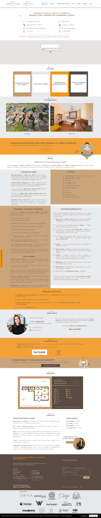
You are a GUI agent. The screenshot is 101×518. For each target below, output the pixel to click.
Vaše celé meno (66, 467)
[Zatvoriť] (99, 516)
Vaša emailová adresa (67, 471)
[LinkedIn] (21, 480)
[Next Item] (46, 117)
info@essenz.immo (39, 477)
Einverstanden (93, 515)
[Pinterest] (23, 480)
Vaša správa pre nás (80, 467)
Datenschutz (69, 515)
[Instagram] (15, 480)
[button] (52, 3)
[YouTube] (19, 480)
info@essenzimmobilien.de (22, 478)
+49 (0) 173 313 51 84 (20, 476)
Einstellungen (84, 515)
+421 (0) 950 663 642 (38, 476)
